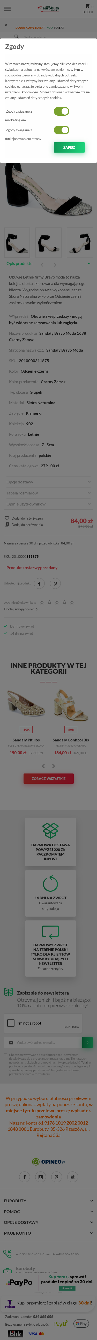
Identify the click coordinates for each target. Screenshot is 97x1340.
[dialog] (48, 670)
